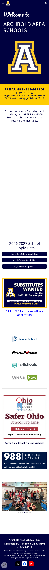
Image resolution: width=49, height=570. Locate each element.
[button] (3, 3)
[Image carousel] (24, 497)
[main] (24, 14)
